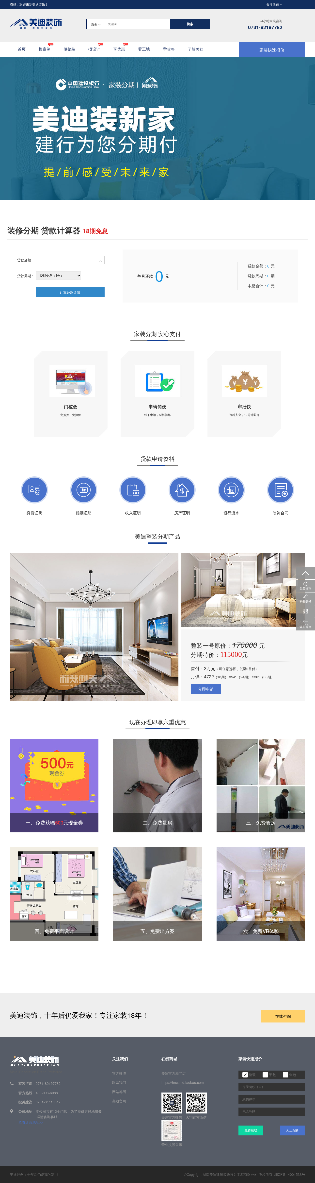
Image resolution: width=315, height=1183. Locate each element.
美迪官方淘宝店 (173, 1073)
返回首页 (305, 627)
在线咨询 (283, 1016)
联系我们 (119, 1082)
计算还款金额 (70, 292)
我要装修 (305, 601)
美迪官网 (119, 1100)
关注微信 (272, 4)
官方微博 (119, 1073)
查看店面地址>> (30, 1122)
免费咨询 (305, 588)
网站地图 (119, 1091)
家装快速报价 (271, 50)
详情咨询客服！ (49, 1116)
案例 (98, 24)
